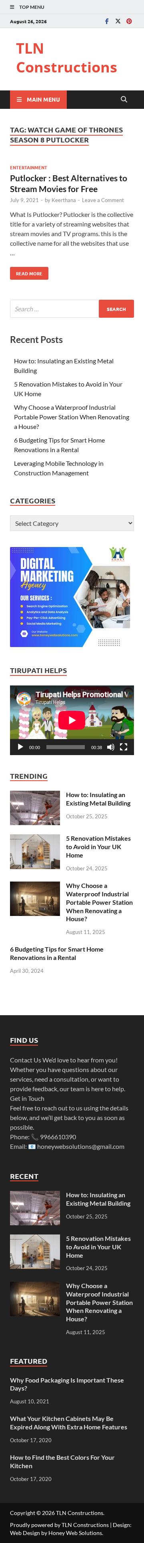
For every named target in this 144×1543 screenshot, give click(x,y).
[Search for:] (72, 309)
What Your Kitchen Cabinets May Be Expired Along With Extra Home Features (68, 1423)
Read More (26, 272)
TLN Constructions (66, 57)
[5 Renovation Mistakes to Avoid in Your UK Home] (35, 839)
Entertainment (28, 167)
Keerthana (64, 200)
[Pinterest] (129, 21)
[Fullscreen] (124, 747)
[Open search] (124, 99)
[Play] (20, 747)
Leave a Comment (103, 200)
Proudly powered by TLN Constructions (59, 1524)
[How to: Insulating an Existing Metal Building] (35, 795)
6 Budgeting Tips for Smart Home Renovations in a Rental (57, 953)
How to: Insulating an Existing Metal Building (98, 799)
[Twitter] (118, 21)
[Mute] (111, 747)
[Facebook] (107, 21)
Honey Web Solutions (75, 1532)
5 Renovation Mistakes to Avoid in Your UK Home (98, 846)
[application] (72, 720)
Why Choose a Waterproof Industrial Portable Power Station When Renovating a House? (71, 416)
